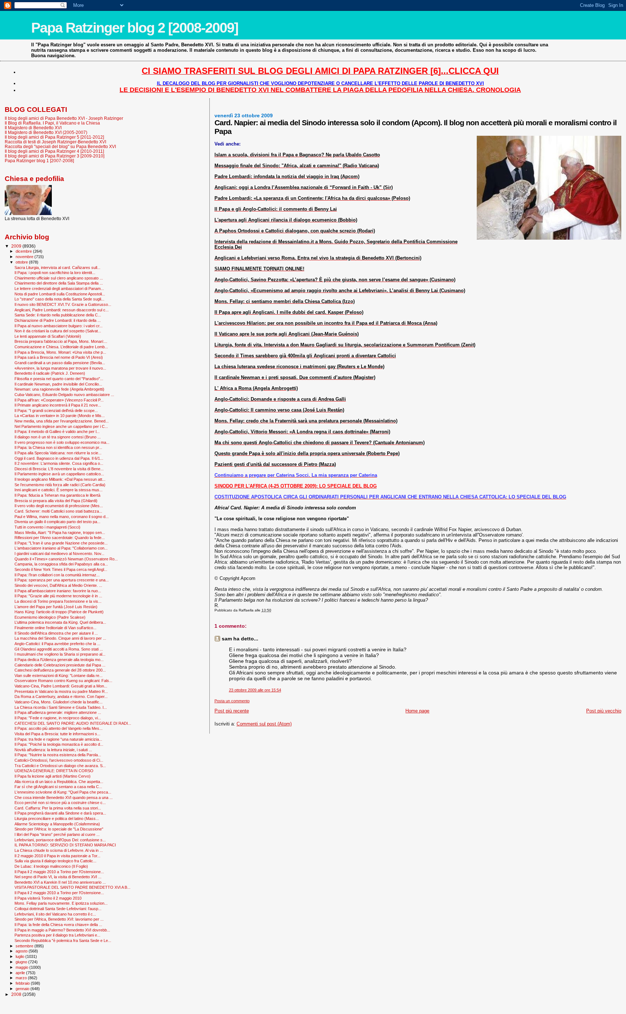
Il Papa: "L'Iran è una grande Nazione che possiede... (61, 543)
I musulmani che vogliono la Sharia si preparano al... (59, 654)
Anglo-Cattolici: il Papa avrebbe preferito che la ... (57, 643)
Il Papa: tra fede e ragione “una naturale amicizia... (58, 739)
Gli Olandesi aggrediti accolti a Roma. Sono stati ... (58, 649)
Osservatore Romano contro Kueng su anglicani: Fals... (63, 680)
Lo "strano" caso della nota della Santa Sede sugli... (59, 299)
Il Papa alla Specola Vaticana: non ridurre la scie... (57, 453)
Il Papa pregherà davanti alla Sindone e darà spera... (60, 813)
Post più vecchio (603, 711)
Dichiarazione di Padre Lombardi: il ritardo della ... (57, 320)
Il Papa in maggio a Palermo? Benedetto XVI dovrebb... (62, 930)
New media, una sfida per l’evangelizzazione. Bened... (61, 421)
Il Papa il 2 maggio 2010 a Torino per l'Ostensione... (59, 872)
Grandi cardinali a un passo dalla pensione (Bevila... (59, 363)
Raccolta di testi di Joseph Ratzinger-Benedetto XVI (55, 141)
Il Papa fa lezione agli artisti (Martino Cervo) (52, 776)
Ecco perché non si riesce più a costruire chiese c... (60, 802)
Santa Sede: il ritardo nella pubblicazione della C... (57, 315)
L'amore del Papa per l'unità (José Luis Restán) (55, 607)
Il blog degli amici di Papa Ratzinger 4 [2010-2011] (54, 151)
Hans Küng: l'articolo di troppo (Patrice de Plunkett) (59, 612)
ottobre (22, 262)
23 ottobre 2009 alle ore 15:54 (255, 690)
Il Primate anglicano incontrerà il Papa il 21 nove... (57, 405)
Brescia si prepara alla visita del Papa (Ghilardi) (55, 500)
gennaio (23, 988)
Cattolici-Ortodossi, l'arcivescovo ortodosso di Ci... (58, 760)
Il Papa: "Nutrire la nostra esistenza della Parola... (57, 755)
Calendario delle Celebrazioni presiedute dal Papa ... (59, 665)
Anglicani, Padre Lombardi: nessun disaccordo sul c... (61, 310)
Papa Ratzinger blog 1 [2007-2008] (39, 160)
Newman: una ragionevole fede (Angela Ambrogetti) (59, 389)
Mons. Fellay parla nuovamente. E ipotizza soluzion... (61, 903)
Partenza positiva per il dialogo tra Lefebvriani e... (57, 935)
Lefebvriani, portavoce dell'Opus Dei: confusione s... (60, 840)
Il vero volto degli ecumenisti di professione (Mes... (58, 506)
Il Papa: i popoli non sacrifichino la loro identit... (54, 272)
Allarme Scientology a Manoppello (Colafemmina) (57, 824)
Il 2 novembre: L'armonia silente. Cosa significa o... (58, 463)
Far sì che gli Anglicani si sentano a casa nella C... (58, 786)
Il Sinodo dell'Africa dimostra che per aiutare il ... (56, 633)
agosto (22, 951)
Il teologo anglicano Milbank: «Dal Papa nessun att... (59, 479)
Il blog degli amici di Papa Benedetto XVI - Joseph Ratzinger (64, 118)
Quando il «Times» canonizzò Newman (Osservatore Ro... (66, 559)
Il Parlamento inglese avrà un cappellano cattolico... (59, 474)
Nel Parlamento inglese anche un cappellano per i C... (61, 426)
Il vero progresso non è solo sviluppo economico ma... (61, 442)
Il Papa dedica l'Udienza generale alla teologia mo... (59, 659)
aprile (21, 973)
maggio (22, 967)
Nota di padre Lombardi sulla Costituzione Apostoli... (59, 294)
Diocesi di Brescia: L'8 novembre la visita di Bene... (59, 469)
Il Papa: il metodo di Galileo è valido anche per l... (57, 431)
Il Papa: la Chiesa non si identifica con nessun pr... (58, 447)
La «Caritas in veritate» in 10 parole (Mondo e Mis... (59, 415)
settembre (25, 946)
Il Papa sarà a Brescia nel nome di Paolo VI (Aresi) (58, 357)
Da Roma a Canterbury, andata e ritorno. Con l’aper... (61, 696)
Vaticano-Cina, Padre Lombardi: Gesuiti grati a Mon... (60, 686)
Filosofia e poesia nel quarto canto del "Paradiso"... (58, 378)
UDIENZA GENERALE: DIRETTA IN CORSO (53, 771)
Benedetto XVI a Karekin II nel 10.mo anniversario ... (60, 882)
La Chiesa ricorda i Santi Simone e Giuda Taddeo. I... (60, 707)
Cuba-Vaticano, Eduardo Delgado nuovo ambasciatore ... (64, 394)
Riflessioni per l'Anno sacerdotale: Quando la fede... (59, 537)
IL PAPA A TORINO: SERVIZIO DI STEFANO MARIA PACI (65, 845)
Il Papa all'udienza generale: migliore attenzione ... (57, 712)
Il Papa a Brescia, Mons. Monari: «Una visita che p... (60, 352)
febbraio (23, 983)
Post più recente (231, 711)
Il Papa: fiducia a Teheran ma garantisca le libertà (57, 495)
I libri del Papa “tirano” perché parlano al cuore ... (57, 834)
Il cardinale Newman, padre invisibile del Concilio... (58, 384)
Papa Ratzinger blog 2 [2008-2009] (134, 27)
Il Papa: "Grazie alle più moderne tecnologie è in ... (58, 596)
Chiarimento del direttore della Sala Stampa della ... (58, 283)
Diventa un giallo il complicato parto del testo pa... (57, 521)
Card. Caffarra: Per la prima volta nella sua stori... (57, 808)
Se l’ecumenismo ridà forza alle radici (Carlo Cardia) (59, 485)
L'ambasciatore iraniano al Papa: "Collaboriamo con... (61, 548)
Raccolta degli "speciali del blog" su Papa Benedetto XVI (60, 146)
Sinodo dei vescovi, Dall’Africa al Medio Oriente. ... (58, 585)
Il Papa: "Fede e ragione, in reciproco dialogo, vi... (57, 718)
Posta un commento (232, 701)
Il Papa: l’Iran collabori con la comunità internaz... (57, 575)
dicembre (24, 251)
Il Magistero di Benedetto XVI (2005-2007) (46, 132)
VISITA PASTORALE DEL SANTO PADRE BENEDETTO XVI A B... (72, 887)
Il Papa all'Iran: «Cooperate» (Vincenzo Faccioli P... (59, 400)
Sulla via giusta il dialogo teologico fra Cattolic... (55, 861)
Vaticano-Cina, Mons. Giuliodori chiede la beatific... (58, 702)
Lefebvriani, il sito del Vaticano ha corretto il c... (55, 914)
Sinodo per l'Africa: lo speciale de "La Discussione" (58, 829)
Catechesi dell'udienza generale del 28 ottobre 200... (60, 670)
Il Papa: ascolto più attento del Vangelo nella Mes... (58, 728)
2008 (16, 994)
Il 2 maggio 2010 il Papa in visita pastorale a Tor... (57, 856)
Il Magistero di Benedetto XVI (33, 127)
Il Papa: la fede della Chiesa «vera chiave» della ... (58, 924)
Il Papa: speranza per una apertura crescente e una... (61, 580)
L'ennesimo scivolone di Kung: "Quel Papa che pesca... (62, 792)
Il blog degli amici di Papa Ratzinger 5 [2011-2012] (54, 137)
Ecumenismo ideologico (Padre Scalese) (49, 617)
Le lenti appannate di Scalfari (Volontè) (47, 336)
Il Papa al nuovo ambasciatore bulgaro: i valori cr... (58, 326)
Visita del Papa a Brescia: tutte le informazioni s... (57, 734)
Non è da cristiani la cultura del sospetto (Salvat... (57, 331)
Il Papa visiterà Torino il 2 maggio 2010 (48, 898)
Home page (417, 711)
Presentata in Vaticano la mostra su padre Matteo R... (61, 691)
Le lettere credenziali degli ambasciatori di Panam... (59, 288)
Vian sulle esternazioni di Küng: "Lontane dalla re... (58, 675)
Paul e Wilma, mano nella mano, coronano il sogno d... (61, 516)
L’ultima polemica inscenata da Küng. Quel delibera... (60, 622)
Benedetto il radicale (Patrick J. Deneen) (49, 373)
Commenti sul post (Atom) (264, 724)
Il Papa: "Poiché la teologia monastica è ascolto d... (58, 744)
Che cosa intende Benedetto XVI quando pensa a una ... (63, 797)
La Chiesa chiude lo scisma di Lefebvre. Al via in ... (58, 850)
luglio (20, 956)
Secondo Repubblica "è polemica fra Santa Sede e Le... (62, 940)
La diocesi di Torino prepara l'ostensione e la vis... (57, 601)
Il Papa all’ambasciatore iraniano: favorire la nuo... (57, 591)
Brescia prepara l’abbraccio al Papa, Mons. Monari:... (60, 341)
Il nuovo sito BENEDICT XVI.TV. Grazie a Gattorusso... (62, 304)
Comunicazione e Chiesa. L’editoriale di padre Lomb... (61, 347)
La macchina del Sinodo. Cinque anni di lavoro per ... (60, 638)
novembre (25, 256)
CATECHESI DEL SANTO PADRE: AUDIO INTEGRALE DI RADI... (72, 723)
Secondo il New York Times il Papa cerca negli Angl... (60, 569)
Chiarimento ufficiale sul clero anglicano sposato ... (58, 278)
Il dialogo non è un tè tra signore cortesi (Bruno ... (57, 437)
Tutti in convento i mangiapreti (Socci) (47, 527)
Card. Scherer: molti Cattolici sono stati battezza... (58, 511)
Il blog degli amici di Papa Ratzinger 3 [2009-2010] (54, 155)
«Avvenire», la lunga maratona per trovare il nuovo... (60, 368)
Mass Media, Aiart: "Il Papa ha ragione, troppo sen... (59, 532)
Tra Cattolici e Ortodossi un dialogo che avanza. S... (60, 765)
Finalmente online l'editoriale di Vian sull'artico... (55, 628)
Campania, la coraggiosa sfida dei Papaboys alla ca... (61, 564)
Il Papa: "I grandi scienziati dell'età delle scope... (56, 410)
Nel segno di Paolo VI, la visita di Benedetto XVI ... (57, 877)
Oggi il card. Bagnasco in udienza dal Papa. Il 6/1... (58, 458)
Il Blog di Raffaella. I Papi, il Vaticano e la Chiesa (52, 123)
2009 (16, 246)
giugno (22, 962)
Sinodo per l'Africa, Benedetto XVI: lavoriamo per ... (59, 919)
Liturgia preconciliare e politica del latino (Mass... (56, 818)
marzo (22, 978)
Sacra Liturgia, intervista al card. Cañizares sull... (57, 267)
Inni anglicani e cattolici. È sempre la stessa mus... (58, 490)
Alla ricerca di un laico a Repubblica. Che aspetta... (58, 781)
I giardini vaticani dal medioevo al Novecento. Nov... (59, 553)
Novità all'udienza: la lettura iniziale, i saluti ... (53, 750)
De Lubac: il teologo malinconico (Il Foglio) (51, 866)
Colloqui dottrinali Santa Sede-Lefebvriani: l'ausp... (57, 908)
